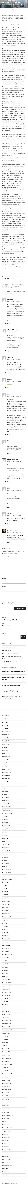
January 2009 (6, 1017)
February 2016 (6, 800)
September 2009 (7, 992)
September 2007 (7, 1064)
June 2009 (5, 1001)
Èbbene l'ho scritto (7, 1128)
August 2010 (5, 957)
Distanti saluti (11, 2)
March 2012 (5, 898)
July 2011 (4, 923)
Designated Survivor (8, 175)
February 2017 (6, 769)
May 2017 (5, 766)
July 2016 (4, 785)
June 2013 (5, 857)
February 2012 (6, 901)
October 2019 (6, 734)
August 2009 (6, 995)
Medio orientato (6, 1159)
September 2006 (7, 1074)
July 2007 (5, 1071)
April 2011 (5, 932)
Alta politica (9, 276)
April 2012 (5, 895)
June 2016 (5, 788)
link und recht (6, 1153)
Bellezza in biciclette (8, 1115)
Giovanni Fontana (18, 15)
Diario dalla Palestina (8, 1124)
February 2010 (6, 976)
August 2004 (6, 1086)
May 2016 (5, 791)
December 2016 (6, 772)
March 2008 (5, 1048)
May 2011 (4, 929)
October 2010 (6, 951)
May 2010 (5, 967)
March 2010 (5, 973)
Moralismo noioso (7, 1162)
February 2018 (6, 753)
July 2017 (4, 763)
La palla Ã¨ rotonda (7, 1150)
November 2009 (6, 986)
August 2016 (5, 782)
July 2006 (5, 1077)
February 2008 (6, 1052)
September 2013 (7, 854)
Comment (5, 557)
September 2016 (7, 778)
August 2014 (5, 829)
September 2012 (7, 879)
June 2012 (5, 888)
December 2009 (6, 983)
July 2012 (4, 885)
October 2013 (6, 851)
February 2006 (6, 1080)
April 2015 (5, 819)
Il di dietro (5, 1134)
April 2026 (5, 719)
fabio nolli (11, 399)
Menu (14, 10)
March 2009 (5, 1011)
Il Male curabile (6, 1137)
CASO (4, 1121)
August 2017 (5, 759)
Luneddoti (5, 1156)
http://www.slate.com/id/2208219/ (16, 539)
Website (4, 594)
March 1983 (5, 1099)
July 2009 (5, 998)
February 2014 (6, 841)
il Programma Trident (14, 54)
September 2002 (7, 1089)
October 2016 (6, 775)
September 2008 (7, 1030)
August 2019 (5, 738)
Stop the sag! (14, 691)
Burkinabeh (5, 1118)
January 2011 (5, 942)
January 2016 (6, 803)
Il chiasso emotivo (7, 650)
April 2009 (5, 1008)
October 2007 (6, 1061)
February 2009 (6, 1014)
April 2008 (5, 1045)
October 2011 (6, 913)
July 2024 (5, 722)
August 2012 (5, 882)
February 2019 (6, 744)
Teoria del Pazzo (12, 202)
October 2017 (6, 756)
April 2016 (5, 794)
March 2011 (5, 935)
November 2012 (6, 873)
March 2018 (5, 750)
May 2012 (5, 891)
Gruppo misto (6, 1131)
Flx (8, 464)
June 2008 (5, 1039)
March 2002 (5, 1093)
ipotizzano (20, 136)
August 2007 (6, 1067)
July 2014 (4, 832)
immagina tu (5, 1140)
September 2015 (7, 813)
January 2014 (6, 844)
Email (4, 586)
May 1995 (5, 1096)
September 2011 (6, 917)
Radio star (5, 1168)
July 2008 (5, 1036)
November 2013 (6, 847)
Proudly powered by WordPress (10, 1183)
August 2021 (5, 725)
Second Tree (5, 1172)
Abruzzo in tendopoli (8, 1109)
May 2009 (5, 1005)
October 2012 (6, 876)
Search (4, 633)
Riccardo (10, 299)
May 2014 (5, 838)
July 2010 (4, 961)
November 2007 (6, 1058)
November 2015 (6, 807)
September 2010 (7, 954)
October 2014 (6, 825)
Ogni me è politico (7, 1165)
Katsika (4, 1143)
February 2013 (6, 866)
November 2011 (6, 910)
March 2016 (5, 797)
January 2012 (5, 904)
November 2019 (6, 731)
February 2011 (6, 939)
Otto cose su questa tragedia (10, 653)
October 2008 (6, 1027)
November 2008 (6, 1023)
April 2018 (5, 747)
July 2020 (5, 728)
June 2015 (5, 816)
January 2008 (6, 1055)
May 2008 (5, 1042)
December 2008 (6, 1020)
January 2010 (6, 979)
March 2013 (5, 863)
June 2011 (5, 926)
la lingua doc (5, 1146)
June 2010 (5, 964)
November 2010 (6, 948)
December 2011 (6, 907)
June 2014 (5, 835)
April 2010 (5, 970)
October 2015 (6, 810)
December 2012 (6, 869)
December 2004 (6, 1083)
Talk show (5, 1175)
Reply (8, 323)
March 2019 (5, 741)
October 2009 (6, 989)
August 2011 (5, 920)
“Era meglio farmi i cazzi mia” (10, 661)
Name (4, 578)
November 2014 (6, 822)
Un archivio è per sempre (9, 647)
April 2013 (5, 860)
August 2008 (6, 1033)
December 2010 (6, 945)
